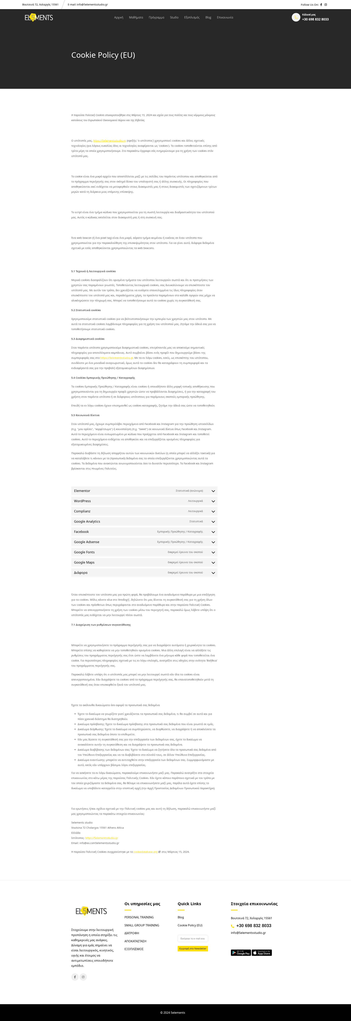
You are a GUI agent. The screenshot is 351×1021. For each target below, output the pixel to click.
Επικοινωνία (225, 17)
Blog (208, 17)
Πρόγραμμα (156, 17)
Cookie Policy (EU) (190, 925)
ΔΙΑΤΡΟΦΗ (131, 933)
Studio (174, 17)
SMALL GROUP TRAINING (141, 925)
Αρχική (118, 17)
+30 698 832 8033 (253, 925)
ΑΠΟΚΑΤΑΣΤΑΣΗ (135, 941)
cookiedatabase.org (146, 851)
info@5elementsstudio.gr (92, 4)
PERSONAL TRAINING (139, 917)
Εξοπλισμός (192, 17)
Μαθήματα (136, 17)
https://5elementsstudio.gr (109, 140)
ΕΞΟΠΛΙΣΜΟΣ (134, 949)
